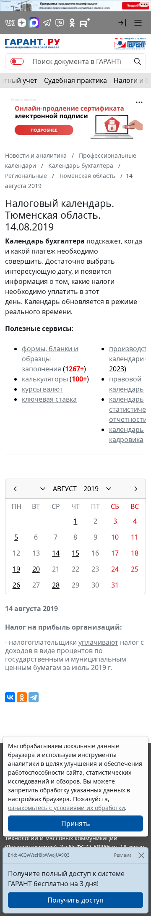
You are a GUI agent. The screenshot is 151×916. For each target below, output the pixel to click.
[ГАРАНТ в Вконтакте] (10, 23)
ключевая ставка (49, 399)
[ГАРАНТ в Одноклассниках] (72, 23)
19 (16, 569)
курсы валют (42, 389)
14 (56, 553)
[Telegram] (34, 697)
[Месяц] (42, 488)
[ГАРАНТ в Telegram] (47, 23)
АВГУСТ (65, 488)
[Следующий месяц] (136, 488)
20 (36, 569)
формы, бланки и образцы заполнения (50, 358)
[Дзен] (22, 23)
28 (56, 585)
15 (75, 553)
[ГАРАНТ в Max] (34, 22)
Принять (75, 823)
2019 (91, 488)
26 (16, 585)
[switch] (17, 61)
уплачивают (98, 642)
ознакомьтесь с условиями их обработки (66, 808)
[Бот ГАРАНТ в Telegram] (60, 23)
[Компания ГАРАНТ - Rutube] (85, 23)
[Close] (141, 855)
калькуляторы (45, 379)
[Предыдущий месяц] (15, 488)
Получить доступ (75, 900)
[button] (122, 23)
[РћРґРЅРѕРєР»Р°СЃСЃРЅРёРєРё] (22, 697)
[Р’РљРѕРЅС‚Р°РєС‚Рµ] (10, 697)
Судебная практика (75, 80)
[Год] (108, 488)
